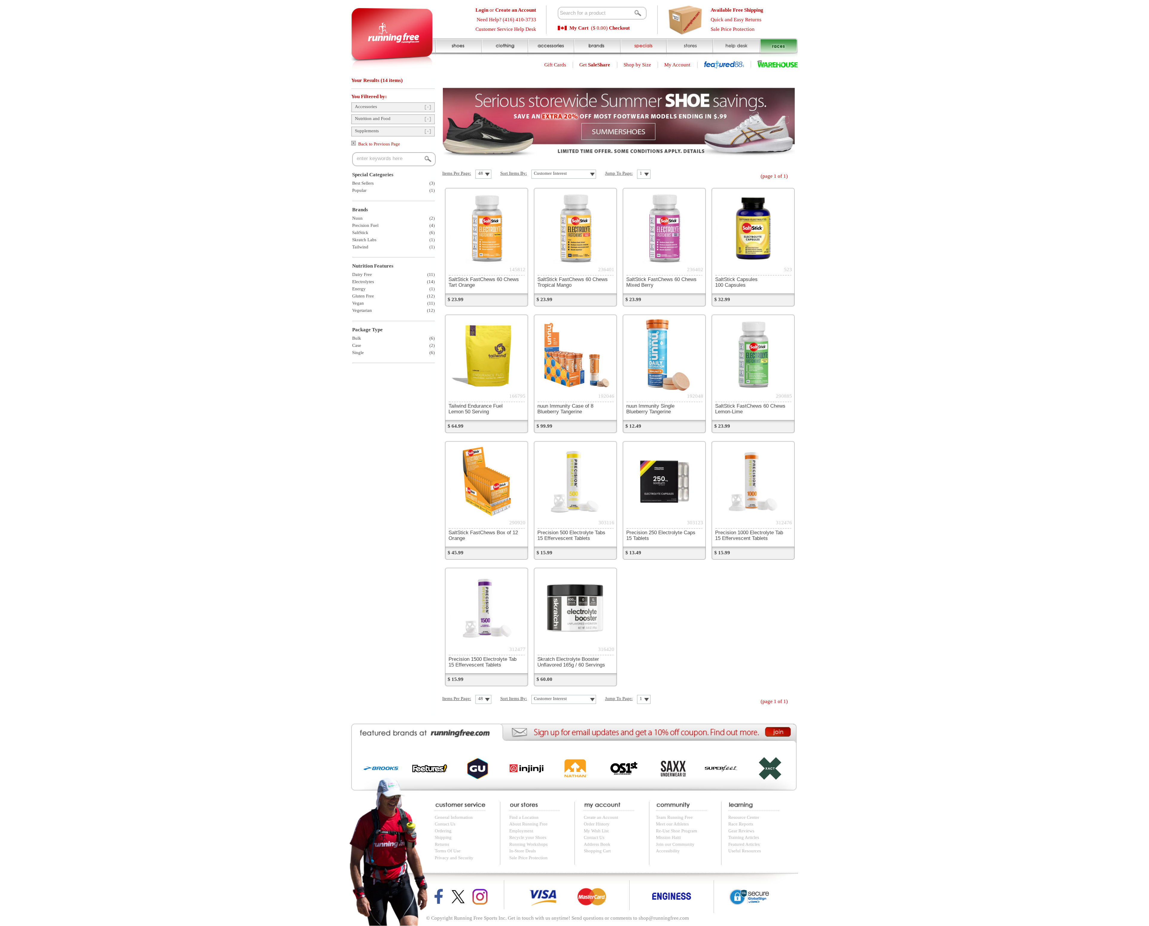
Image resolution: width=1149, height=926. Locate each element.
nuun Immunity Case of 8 (565, 408)
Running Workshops (528, 844)
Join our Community (675, 844)
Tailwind (360, 247)
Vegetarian (362, 310)
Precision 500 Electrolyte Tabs (571, 535)
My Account (677, 65)
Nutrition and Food (372, 118)
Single (358, 352)
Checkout (619, 28)
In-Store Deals (522, 850)
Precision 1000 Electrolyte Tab (749, 535)
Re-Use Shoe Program (676, 830)
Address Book (597, 844)
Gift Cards (555, 65)
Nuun (357, 218)
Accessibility (668, 850)
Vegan (358, 303)
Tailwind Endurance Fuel (476, 408)
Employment (521, 830)
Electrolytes (363, 281)
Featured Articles (744, 844)
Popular (359, 190)
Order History (597, 824)
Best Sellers (363, 183)
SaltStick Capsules (736, 282)
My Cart (579, 28)
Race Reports (740, 824)
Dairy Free (362, 274)
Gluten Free (363, 296)
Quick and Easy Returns (736, 19)
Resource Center (743, 817)
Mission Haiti (668, 837)
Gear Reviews (741, 830)
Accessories (366, 106)
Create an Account (601, 817)
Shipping (443, 837)
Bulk (356, 338)
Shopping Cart (597, 850)
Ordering (443, 830)
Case (356, 345)
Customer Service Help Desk (505, 29)
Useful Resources (744, 850)
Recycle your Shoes (527, 837)
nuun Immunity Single (650, 408)
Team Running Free (674, 817)
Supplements (367, 130)
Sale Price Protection (733, 29)
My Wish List (596, 830)
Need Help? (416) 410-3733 (506, 19)
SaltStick (360, 232)
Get (594, 65)
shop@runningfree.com (664, 918)
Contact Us (445, 824)
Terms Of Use (447, 850)
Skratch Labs (364, 239)
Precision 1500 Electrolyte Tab (482, 661)
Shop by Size (637, 65)
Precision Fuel (365, 225)
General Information (454, 817)
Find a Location (524, 817)
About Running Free (528, 824)
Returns (442, 844)
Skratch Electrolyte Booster (571, 661)
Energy (359, 288)
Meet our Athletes (672, 824)
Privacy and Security (454, 857)
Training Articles (743, 837)
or (505, 10)
